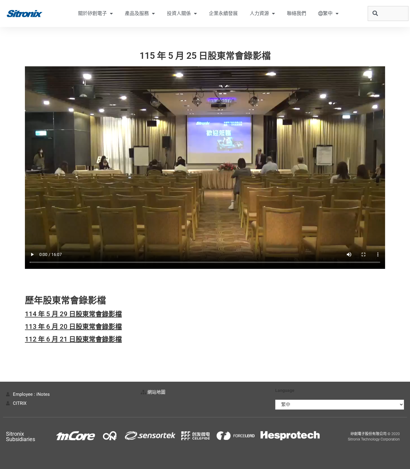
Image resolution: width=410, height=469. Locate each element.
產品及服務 (137, 13)
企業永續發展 (223, 13)
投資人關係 (179, 13)
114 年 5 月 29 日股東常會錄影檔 (73, 314)
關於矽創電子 (92, 13)
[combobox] (388, 13)
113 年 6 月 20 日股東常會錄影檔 (73, 326)
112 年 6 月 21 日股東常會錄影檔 (73, 339)
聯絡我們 (296, 13)
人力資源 (259, 13)
